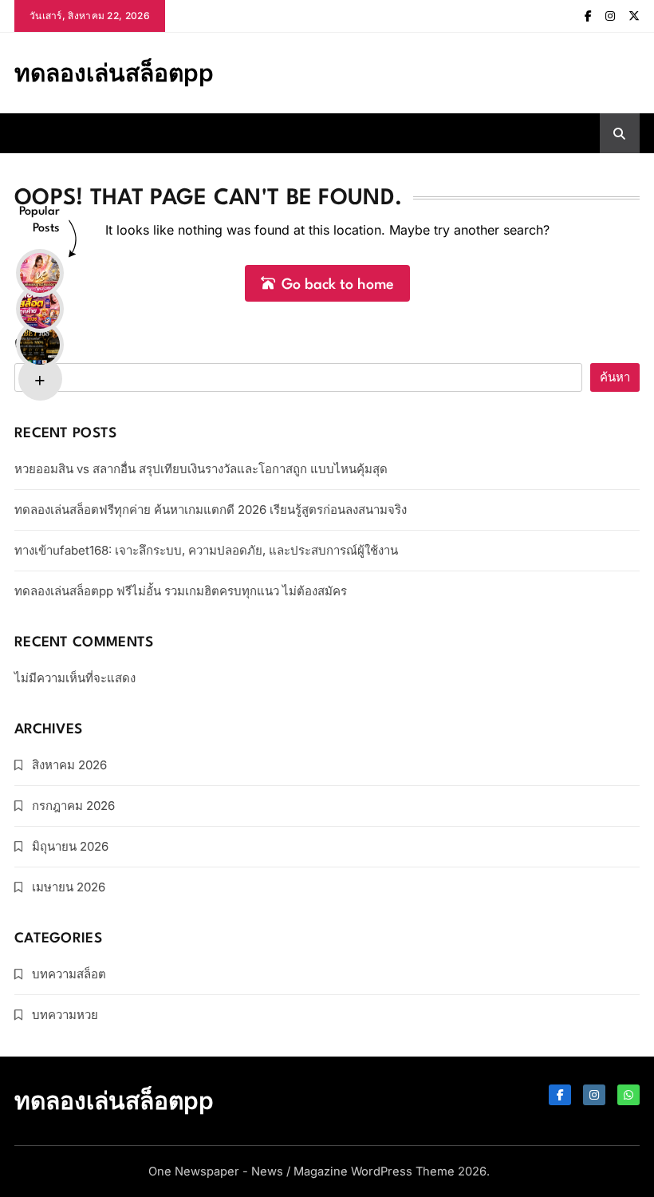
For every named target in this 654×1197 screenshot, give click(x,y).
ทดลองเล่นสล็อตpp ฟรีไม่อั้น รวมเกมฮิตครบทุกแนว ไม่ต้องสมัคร (180, 590)
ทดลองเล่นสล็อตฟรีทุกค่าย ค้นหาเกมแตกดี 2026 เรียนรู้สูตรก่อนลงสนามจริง (210, 509)
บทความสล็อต (69, 974)
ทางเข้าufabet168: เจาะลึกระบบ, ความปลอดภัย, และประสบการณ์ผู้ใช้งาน (206, 550)
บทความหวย (65, 1014)
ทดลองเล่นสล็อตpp (114, 72)
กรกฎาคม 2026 (73, 805)
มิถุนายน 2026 (70, 846)
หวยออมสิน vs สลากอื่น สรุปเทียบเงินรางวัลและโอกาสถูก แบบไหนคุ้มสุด (201, 468)
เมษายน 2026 (68, 887)
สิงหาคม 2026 (69, 764)
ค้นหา (34, 343)
